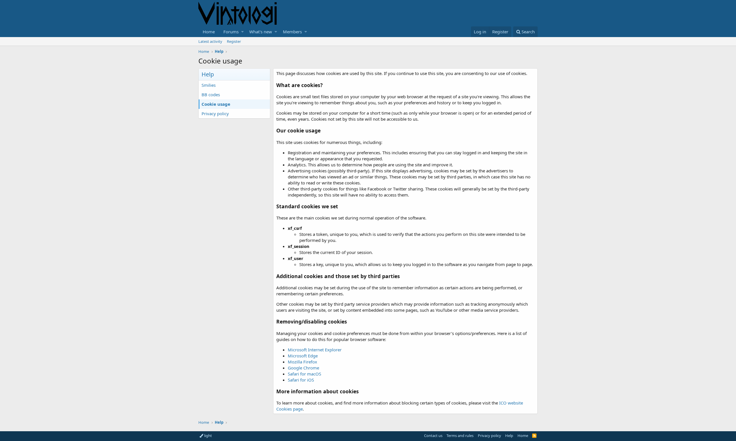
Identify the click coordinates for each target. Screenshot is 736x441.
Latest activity (210, 41)
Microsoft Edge (303, 356)
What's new (260, 31)
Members (292, 31)
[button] (242, 31)
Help (509, 435)
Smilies (209, 85)
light (207, 435)
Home (209, 31)
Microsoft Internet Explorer (315, 350)
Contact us (433, 435)
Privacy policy (215, 113)
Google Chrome (303, 368)
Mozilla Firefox (302, 362)
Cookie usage (216, 104)
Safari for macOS (304, 374)
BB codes (211, 94)
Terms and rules (460, 435)
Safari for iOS (301, 380)
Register (234, 41)
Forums (231, 31)
